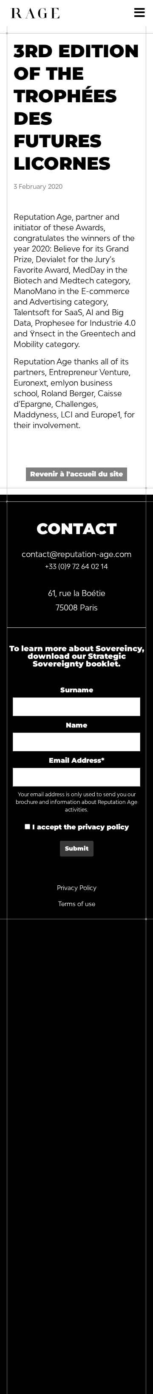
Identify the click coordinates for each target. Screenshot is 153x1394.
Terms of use (76, 903)
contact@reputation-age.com (77, 554)
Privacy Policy (76, 887)
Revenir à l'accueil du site (76, 474)
